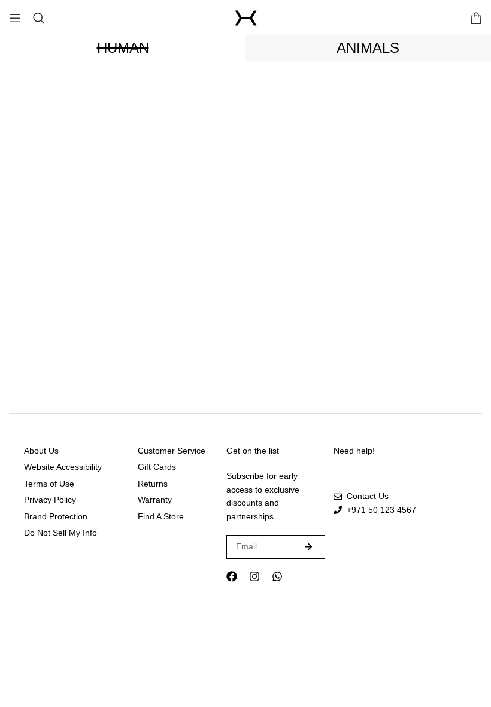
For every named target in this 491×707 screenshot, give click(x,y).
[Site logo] (245, 18)
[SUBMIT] (309, 547)
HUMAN (123, 48)
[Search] (39, 18)
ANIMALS (368, 48)
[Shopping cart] (476, 18)
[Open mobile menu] (15, 18)
